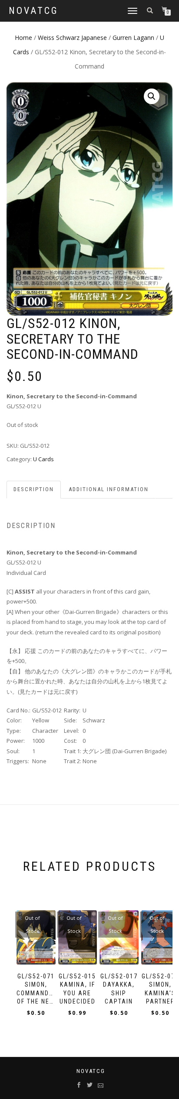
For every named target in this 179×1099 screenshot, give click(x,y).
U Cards (43, 459)
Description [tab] (33, 489)
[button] (151, 96)
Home (23, 37)
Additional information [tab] (109, 489)
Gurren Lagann (133, 37)
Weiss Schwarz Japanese (72, 37)
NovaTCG (34, 11)
